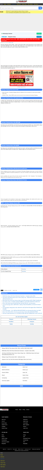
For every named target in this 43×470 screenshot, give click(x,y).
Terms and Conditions (36, 449)
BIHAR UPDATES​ (5, 369)
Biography (4, 443)
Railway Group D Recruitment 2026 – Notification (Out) (13, 357)
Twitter (11, 324)
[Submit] (40, 8)
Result (5, 4)
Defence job (25, 369)
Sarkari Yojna (24, 4)
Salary (24, 434)
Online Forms (4, 424)
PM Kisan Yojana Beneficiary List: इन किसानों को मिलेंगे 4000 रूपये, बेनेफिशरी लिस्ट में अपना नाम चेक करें (22, 313)
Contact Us (9, 449)
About (20, 409)
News (3, 434)
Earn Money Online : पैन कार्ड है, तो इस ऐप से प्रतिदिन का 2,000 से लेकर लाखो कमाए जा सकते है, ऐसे (21, 301)
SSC (24, 436)
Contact (27, 409)
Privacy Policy (21, 449)
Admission (9, 4)
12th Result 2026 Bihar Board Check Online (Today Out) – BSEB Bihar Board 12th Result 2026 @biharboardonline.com (20, 354)
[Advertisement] (21, 22)
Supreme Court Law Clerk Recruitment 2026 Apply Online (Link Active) (16, 359)
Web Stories (36, 4)
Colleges (3, 426)
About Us (4, 449)
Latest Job (14, 4)
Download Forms (26, 438)
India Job (3, 419)
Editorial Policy (28, 449)
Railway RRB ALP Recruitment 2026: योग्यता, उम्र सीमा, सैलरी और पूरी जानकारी (17, 348)
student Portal (25, 377)
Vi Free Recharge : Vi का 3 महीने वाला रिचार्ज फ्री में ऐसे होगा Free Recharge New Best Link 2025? (22, 310)
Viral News (25, 380)
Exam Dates (4, 423)
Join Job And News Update (21, 316)
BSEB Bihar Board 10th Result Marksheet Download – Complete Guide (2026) (19, 296)
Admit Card (19, 4)
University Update (5, 380)
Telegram (11, 319)
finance (24, 426)
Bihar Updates (30, 4)
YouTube (32, 324)
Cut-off (3, 421)
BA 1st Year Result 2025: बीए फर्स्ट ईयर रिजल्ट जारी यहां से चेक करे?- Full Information (19, 303)
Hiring (24, 409)
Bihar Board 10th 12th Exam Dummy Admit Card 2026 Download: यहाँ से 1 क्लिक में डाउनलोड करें (22, 300)
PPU (24, 441)
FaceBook (11, 321)
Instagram (32, 321)
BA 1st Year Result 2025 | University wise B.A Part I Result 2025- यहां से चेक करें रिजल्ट (20, 311)
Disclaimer (15, 449)
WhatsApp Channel (32, 319)
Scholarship (4, 377)
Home (2, 4)
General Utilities (7, 290)
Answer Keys (4, 428)
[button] (41, 289)
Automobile (25, 423)
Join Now (39, 33)
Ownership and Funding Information (21, 450)
